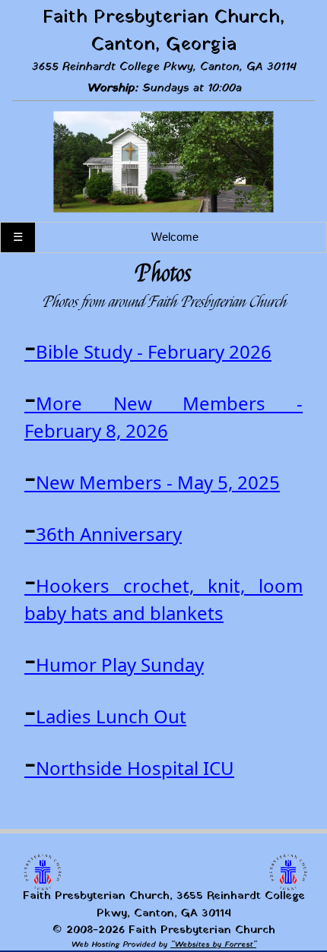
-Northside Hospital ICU (129, 767)
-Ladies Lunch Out (105, 716)
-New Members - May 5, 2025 (152, 482)
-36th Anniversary (103, 533)
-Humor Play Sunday (114, 664)
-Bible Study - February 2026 (147, 351)
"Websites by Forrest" (213, 944)
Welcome (174, 236)
